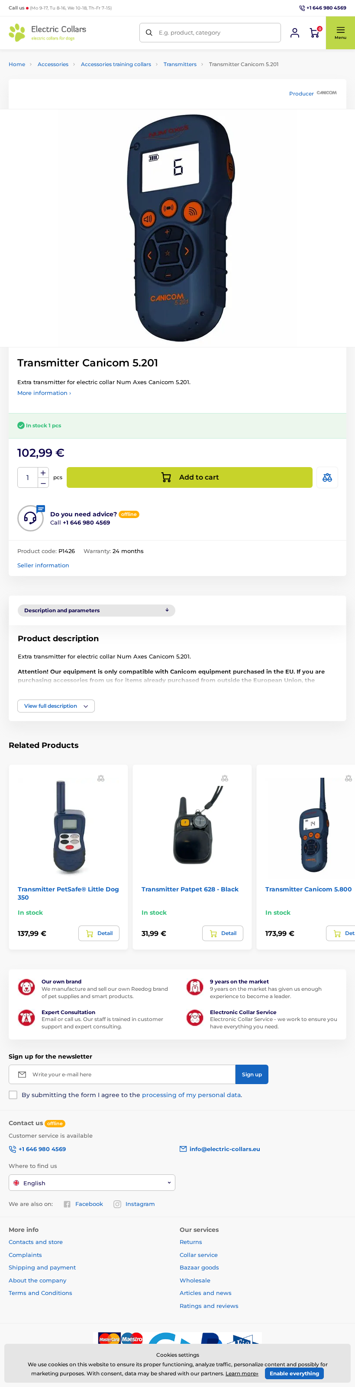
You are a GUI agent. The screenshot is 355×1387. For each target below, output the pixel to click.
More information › (44, 392)
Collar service (199, 1254)
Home (17, 64)
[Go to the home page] (48, 32)
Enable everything (294, 1373)
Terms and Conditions (40, 1292)
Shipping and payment (42, 1267)
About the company (37, 1280)
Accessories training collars (116, 64)
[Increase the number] (43, 473)
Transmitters (180, 64)
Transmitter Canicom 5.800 (308, 889)
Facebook (89, 1203)
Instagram (140, 1203)
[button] (340, 32)
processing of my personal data (191, 1095)
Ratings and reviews (209, 1305)
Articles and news (206, 1292)
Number (28, 478)
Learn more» (242, 1373)
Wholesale (195, 1280)
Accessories (53, 64)
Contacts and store (36, 1241)
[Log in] (294, 33)
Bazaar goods (199, 1267)
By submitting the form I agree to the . (132, 1095)
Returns (191, 1241)
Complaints (25, 1254)
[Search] (149, 32)
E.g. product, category (189, 32)
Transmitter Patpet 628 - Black (190, 889)
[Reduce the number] (43, 482)
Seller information (43, 565)
